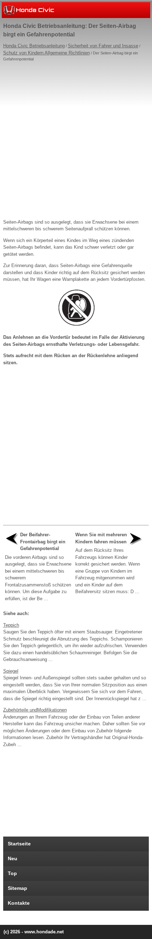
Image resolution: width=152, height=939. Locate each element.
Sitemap (17, 888)
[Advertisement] (76, 138)
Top (12, 873)
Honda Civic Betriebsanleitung (34, 45)
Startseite (19, 843)
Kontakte (19, 903)
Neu (12, 858)
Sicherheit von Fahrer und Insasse (103, 45)
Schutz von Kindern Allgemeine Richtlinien (46, 52)
